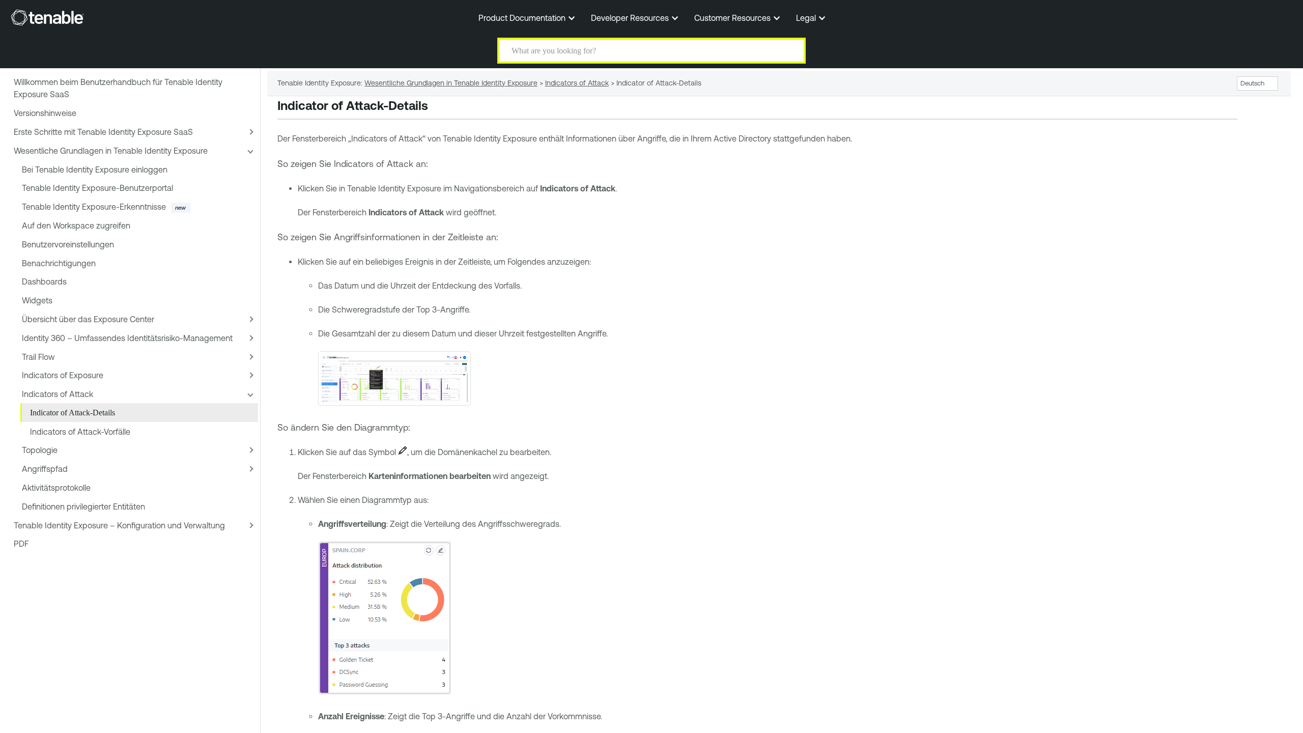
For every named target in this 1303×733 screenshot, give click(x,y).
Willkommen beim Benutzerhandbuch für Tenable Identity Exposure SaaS (118, 88)
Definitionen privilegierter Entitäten (83, 506)
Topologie (40, 450)
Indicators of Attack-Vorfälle (80, 431)
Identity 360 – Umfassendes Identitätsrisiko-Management (127, 338)
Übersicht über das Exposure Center (88, 319)
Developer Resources (631, 17)
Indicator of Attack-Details (72, 412)
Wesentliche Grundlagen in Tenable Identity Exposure (111, 150)
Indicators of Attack (57, 394)
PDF (21, 543)
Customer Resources (733, 17)
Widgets (37, 300)
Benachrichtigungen (59, 263)
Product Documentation (523, 17)
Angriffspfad (45, 468)
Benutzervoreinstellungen (68, 244)
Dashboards (44, 281)
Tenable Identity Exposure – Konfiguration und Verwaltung (119, 525)
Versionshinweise (45, 113)
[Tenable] (47, 17)
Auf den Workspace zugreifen (76, 225)
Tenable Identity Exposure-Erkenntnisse (94, 206)
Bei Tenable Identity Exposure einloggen (94, 169)
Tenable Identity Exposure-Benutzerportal (97, 187)
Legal (807, 17)
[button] (790, 50)
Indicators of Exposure (62, 375)
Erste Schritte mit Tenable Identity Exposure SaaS (103, 131)
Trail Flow (38, 356)
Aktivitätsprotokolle (56, 487)
